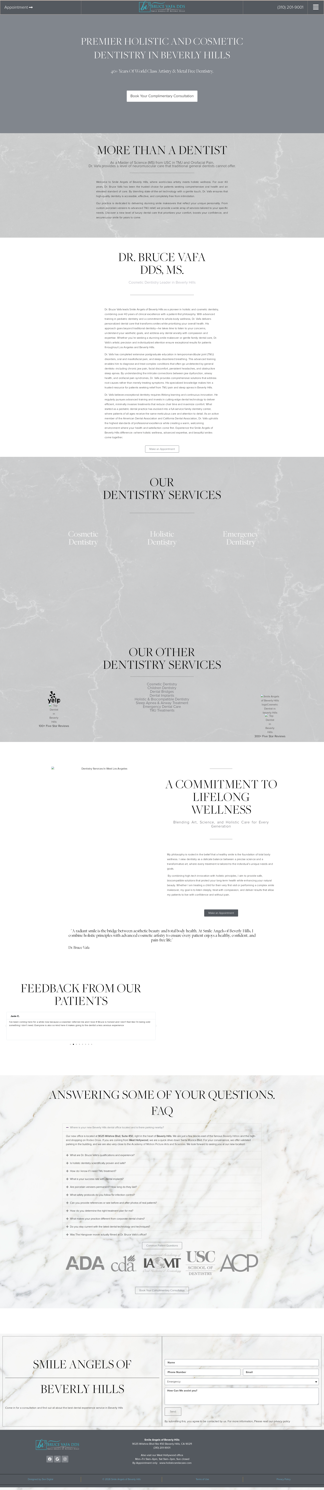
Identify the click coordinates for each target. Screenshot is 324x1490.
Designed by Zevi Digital (40, 1479)
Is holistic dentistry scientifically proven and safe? (98, 1163)
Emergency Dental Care (162, 707)
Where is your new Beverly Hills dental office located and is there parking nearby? (117, 1127)
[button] (6, 1026)
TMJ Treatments (162, 710)
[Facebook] (49, 1459)
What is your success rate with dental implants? (97, 1179)
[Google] (57, 1459)
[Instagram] (65, 1459)
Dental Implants (162, 696)
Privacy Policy (284, 1479)
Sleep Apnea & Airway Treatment (162, 703)
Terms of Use (202, 1479)
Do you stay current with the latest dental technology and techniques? (110, 1226)
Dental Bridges (162, 692)
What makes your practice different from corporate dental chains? (107, 1218)
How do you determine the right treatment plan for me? (101, 1210)
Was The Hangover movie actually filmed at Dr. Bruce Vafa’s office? (108, 1234)
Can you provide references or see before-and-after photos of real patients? (113, 1202)
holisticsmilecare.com (179, 1463)
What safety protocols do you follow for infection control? (102, 1195)
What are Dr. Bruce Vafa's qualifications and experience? (102, 1155)
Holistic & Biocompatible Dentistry (162, 699)
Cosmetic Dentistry (162, 684)
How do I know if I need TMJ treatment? (93, 1171)
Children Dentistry (161, 688)
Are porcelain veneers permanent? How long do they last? (103, 1187)
